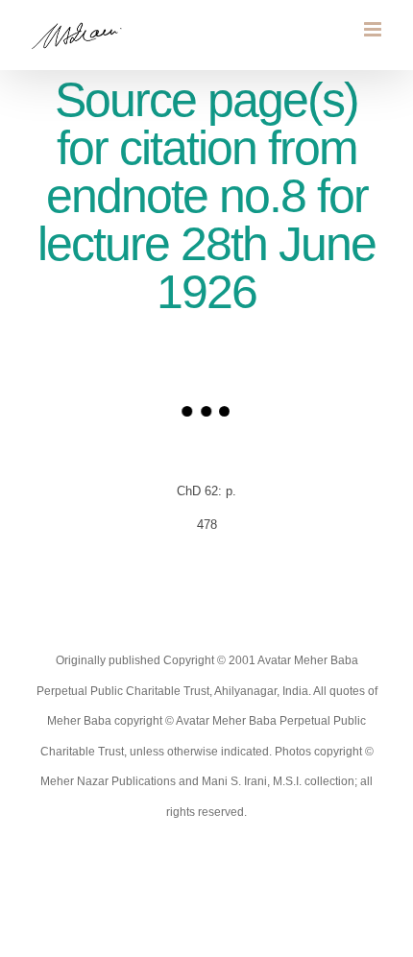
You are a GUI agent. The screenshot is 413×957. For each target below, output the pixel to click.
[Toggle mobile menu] (374, 29)
